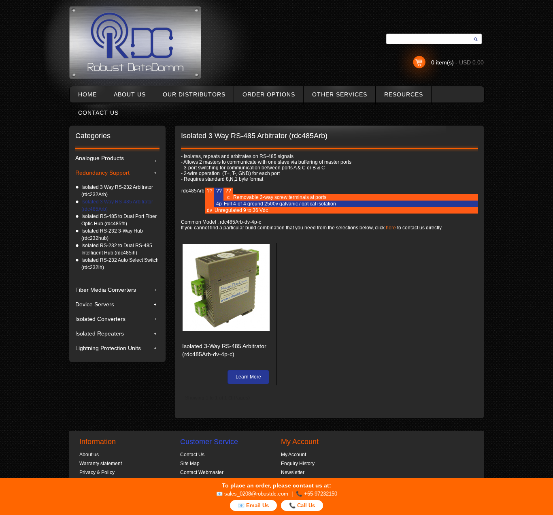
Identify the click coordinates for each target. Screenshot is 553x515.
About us (89, 454)
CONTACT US (98, 112)
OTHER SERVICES (339, 94)
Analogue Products (99, 158)
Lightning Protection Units (108, 348)
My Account (293, 454)
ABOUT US (130, 94)
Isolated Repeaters (99, 333)
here (391, 228)
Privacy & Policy (97, 472)
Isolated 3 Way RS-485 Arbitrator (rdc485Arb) (117, 205)
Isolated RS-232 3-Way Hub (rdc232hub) (112, 234)
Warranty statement (100, 463)
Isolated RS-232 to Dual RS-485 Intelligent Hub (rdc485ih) (116, 249)
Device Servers (94, 304)
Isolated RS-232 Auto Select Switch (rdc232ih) (120, 263)
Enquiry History (298, 463)
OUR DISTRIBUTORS (194, 94)
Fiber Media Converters (105, 289)
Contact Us (192, 454)
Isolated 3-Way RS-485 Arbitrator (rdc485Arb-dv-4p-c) (224, 350)
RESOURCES (403, 94)
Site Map (190, 463)
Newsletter (292, 472)
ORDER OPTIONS (268, 94)
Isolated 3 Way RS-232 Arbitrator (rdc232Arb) (117, 190)
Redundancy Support (102, 172)
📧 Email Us (253, 505)
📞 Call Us (302, 505)
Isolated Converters (100, 319)
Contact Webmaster (201, 472)
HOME (87, 94)
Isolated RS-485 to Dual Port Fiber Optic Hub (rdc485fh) (119, 220)
